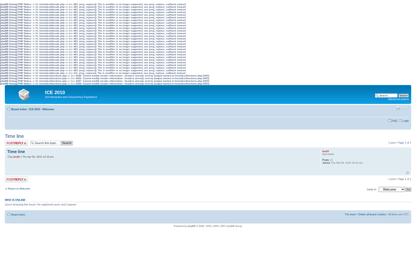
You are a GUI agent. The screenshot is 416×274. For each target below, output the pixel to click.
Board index (19, 109)
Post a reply (12, 141)
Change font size (405, 108)
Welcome (48, 109)
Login (406, 120)
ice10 (16, 156)
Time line (14, 136)
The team (350, 214)
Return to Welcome (19, 188)
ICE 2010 (34, 109)
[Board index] (25, 93)
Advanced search (398, 99)
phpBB (191, 226)
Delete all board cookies (372, 214)
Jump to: (372, 189)
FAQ (394, 120)
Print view (398, 108)
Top (407, 173)
